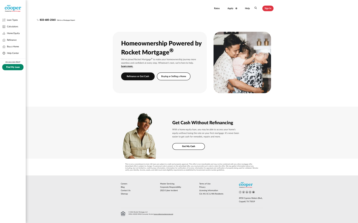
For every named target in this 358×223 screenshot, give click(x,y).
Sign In (268, 8)
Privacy (202, 187)
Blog (123, 187)
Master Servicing (167, 184)
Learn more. (127, 66)
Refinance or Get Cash (138, 76)
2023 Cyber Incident (169, 191)
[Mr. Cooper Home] (251, 185)
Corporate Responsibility (170, 187)
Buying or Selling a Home (173, 76)
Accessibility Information (199, 8)
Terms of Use (204, 184)
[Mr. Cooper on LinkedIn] (247, 192)
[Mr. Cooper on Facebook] (240, 192)
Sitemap (124, 194)
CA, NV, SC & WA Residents (211, 194)
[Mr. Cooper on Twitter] (243, 192)
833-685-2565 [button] (48, 20)
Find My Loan (13, 67)
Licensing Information (208, 191)
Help (247, 8)
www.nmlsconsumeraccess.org (163, 214)
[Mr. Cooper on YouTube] (253, 192)
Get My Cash (188, 146)
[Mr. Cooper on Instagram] (250, 192)
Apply (230, 8)
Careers (124, 184)
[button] (256, 8)
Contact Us (125, 191)
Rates (217, 8)
